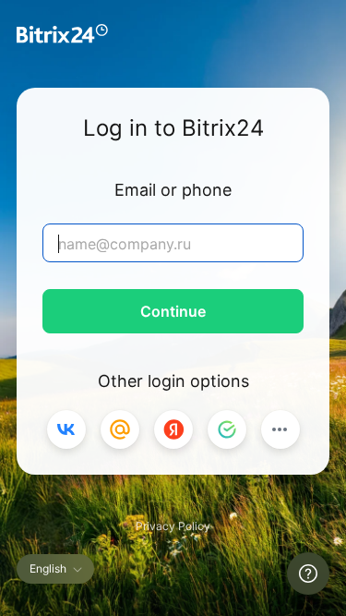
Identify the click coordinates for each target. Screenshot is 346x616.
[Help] (308, 573)
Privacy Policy (173, 526)
